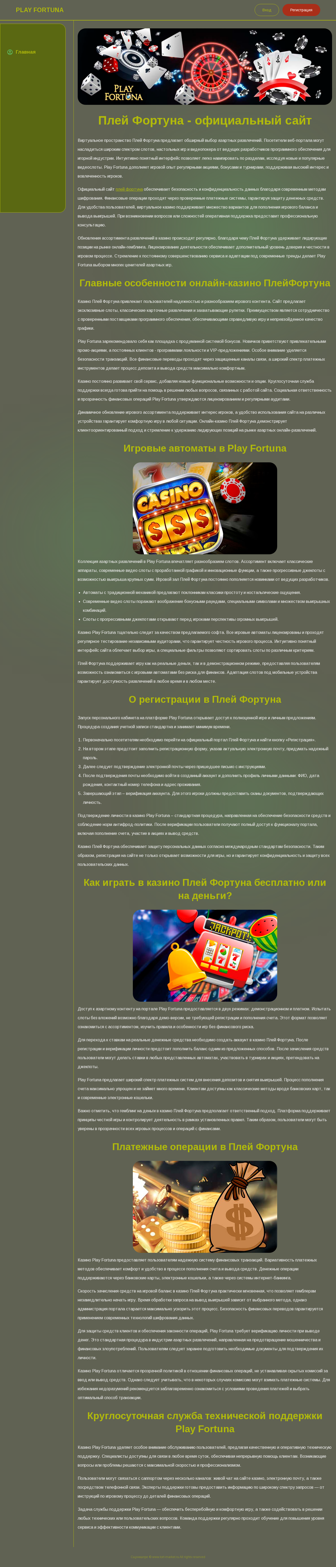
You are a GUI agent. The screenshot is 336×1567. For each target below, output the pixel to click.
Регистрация (301, 10)
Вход (266, 10)
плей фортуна (129, 189)
